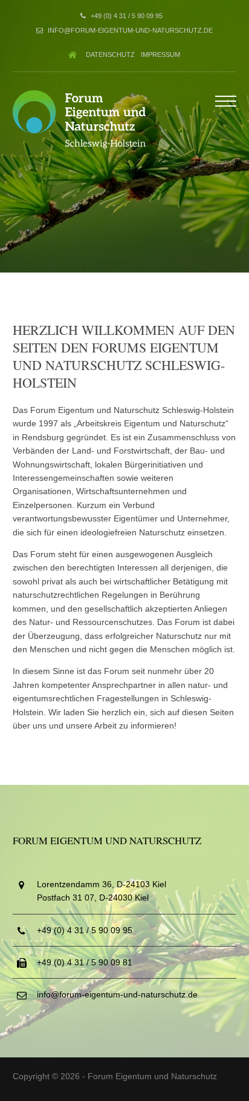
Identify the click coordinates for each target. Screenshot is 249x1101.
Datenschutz (110, 54)
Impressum (160, 54)
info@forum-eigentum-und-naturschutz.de (130, 30)
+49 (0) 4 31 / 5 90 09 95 (127, 15)
